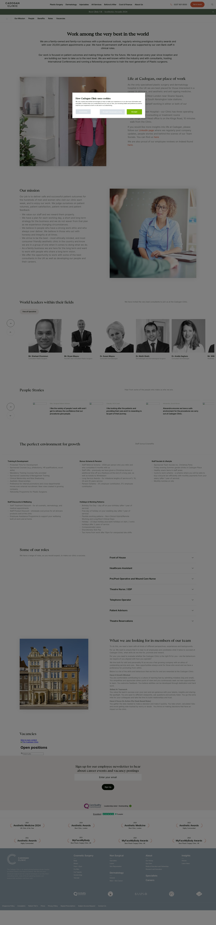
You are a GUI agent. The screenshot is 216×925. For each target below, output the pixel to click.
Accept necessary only (112, 112)
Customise (83, 112)
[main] (108, 105)
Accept (134, 112)
